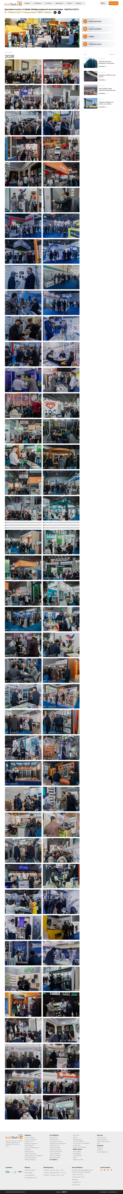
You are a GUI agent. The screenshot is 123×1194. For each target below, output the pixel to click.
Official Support (29, 1145)
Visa (98, 1143)
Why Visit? (76, 1135)
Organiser (100, 1145)
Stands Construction (56, 1151)
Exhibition (28, 1135)
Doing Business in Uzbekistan (33, 1155)
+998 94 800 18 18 (78, 1177)
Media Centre (77, 1149)
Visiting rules (76, 1145)
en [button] (103, 3)
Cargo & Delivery (55, 1153)
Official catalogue (30, 1159)
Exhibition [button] (27, 3)
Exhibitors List (29, 1141)
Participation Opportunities (58, 1143)
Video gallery (77, 1153)
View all (111, 54)
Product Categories (30, 1139)
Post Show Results (30, 1157)
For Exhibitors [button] (37, 3)
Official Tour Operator (79, 1147)
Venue (75, 1137)
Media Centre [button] (59, 3)
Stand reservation (55, 1147)
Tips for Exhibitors (55, 1155)
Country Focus (101, 1137)
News (74, 1157)
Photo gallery (77, 1151)
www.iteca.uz (76, 1184)
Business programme (31, 1143)
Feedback (100, 1148)
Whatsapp (75, 1179)
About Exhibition (30, 1137)
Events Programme (30, 1153)
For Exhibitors (54, 1135)
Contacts (99, 1150)
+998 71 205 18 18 (77, 1174)
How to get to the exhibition (81, 1143)
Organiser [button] (78, 3)
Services (100, 1135)
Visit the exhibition (78, 1141)
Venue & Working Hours (32, 1147)
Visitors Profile (54, 1139)
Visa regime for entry (56, 1141)
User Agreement (29, 1175)
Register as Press (78, 1159)
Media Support (29, 1151)
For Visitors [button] (48, 3)
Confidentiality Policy (31, 1177)
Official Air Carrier (55, 1157)
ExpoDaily (28, 1149)
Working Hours (54, 1145)
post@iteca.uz (76, 1182)
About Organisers (102, 1152)
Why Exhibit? (54, 1137)
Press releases (77, 1155)
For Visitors (53, 1159)
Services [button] (69, 3)
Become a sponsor (55, 1149)
